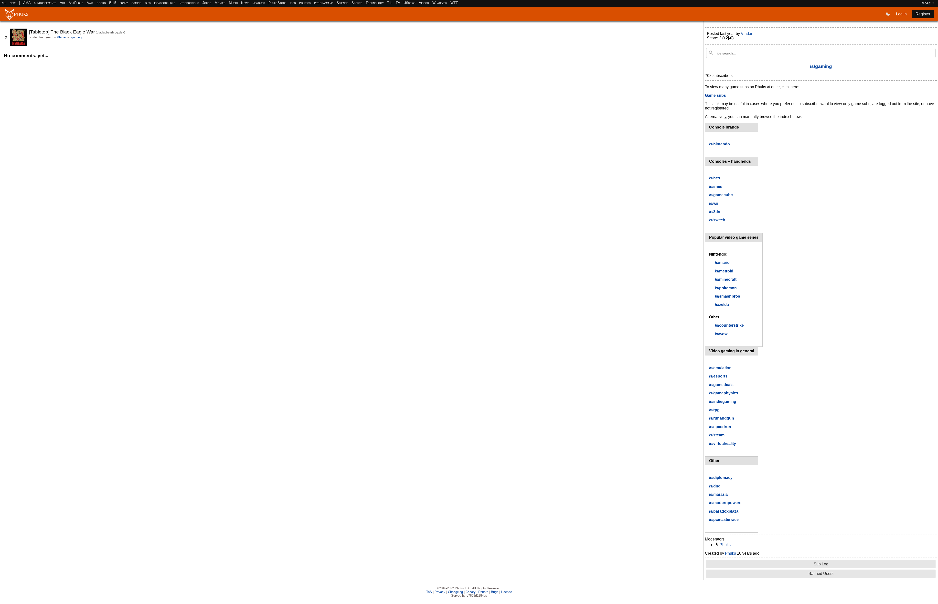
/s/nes (714, 178)
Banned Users (821, 574)
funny (124, 3)
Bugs (494, 592)
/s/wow (721, 334)
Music (233, 3)
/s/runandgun (721, 418)
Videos (424, 3)
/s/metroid (724, 271)
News (245, 3)
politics (305, 3)
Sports (357, 3)
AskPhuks (76, 3)
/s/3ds (714, 212)
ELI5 (112, 3)
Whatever (439, 3)
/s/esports (718, 376)
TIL (389, 3)
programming (323, 3)
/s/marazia (718, 494)
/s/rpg (714, 410)
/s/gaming (821, 66)
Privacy (440, 592)
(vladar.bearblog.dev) (110, 32)
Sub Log (821, 564)
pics (293, 3)
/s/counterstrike (729, 325)
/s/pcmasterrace (724, 520)
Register (923, 14)
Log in (901, 14)
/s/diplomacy (721, 477)
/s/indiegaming (722, 401)
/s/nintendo (719, 144)
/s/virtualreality (722, 444)
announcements (45, 3)
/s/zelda (722, 304)
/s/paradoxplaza (723, 511)
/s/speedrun (720, 427)
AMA (27, 3)
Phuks (725, 545)
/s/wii (713, 203)
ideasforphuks (164, 3)
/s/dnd (715, 486)
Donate (483, 592)
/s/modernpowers (725, 503)
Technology (375, 3)
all (4, 3)
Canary (471, 592)
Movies (220, 3)
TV (398, 3)
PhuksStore (277, 3)
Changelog (455, 592)
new (12, 3)
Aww (90, 3)
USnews (410, 3)
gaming (136, 3)
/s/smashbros (727, 296)
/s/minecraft (725, 279)
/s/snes (715, 186)
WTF (454, 3)
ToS (429, 592)
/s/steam (717, 435)
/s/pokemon (726, 288)
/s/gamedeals (721, 385)
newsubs (259, 3)
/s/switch (717, 220)
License (506, 592)
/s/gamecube (721, 195)
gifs (148, 3)
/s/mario (722, 262)
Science (342, 3)
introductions (189, 3)
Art (62, 3)
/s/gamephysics (723, 393)
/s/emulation (720, 368)
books (101, 3)
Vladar (61, 37)
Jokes (207, 3)
